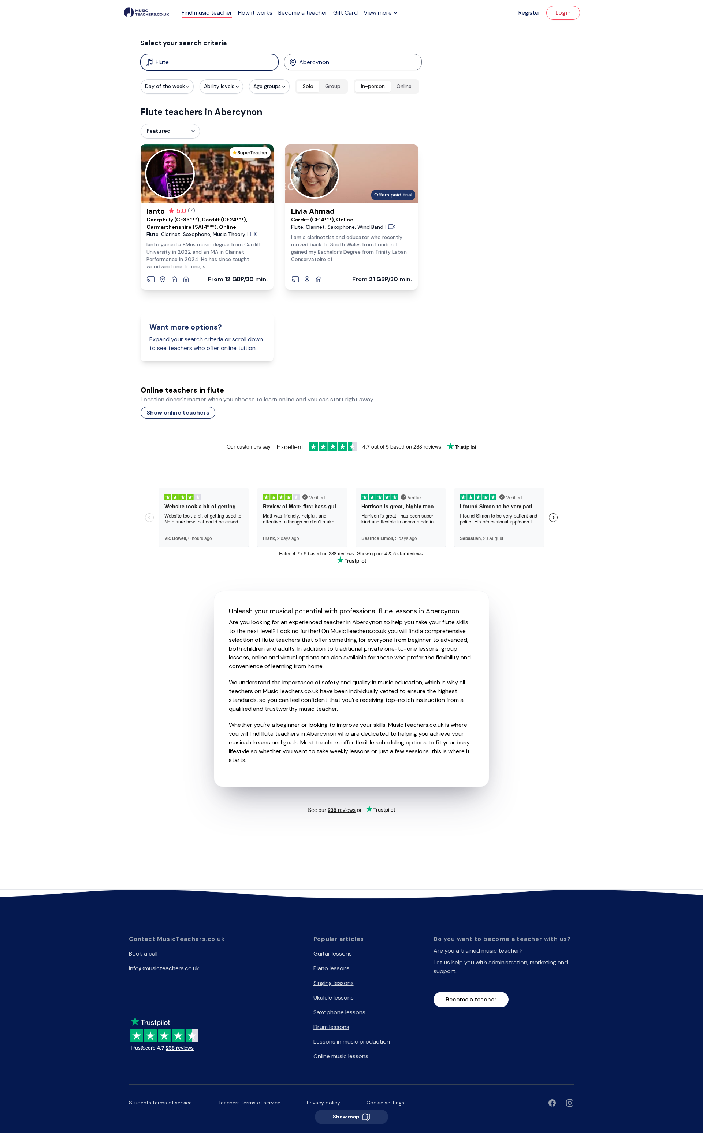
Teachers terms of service (249, 1102)
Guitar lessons (332, 953)
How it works (255, 12)
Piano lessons (331, 968)
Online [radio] (404, 86)
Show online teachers (177, 412)
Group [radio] (333, 86)
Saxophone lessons (339, 1012)
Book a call (143, 953)
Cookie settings (385, 1102)
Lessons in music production (351, 1041)
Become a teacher (302, 12)
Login (563, 12)
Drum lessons (331, 1027)
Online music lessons (340, 1056)
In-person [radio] (373, 86)
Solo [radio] (308, 86)
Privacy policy (323, 1102)
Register (529, 12)
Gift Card (345, 12)
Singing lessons (333, 983)
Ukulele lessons (333, 997)
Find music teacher (207, 12)
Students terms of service (160, 1102)
